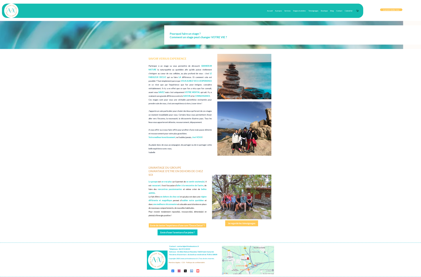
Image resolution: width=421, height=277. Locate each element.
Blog (332, 11)
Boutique (324, 11)
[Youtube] (198, 271)
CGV (183, 262)
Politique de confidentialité (195, 262)
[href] (248, 260)
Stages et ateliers (299, 11)
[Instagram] (179, 271)
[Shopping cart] (357, 11)
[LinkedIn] (191, 271)
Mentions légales (174, 262)
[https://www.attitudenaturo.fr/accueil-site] (11, 11)
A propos (278, 11)
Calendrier (349, 11)
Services (287, 11)
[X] (185, 271)
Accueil (270, 11)
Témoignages (313, 11)
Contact (339, 11)
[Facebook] (173, 271)
